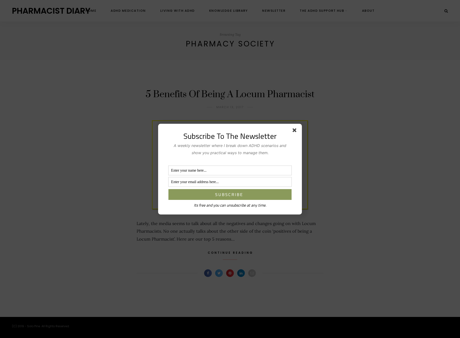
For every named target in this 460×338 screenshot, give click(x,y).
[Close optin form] (295, 131)
